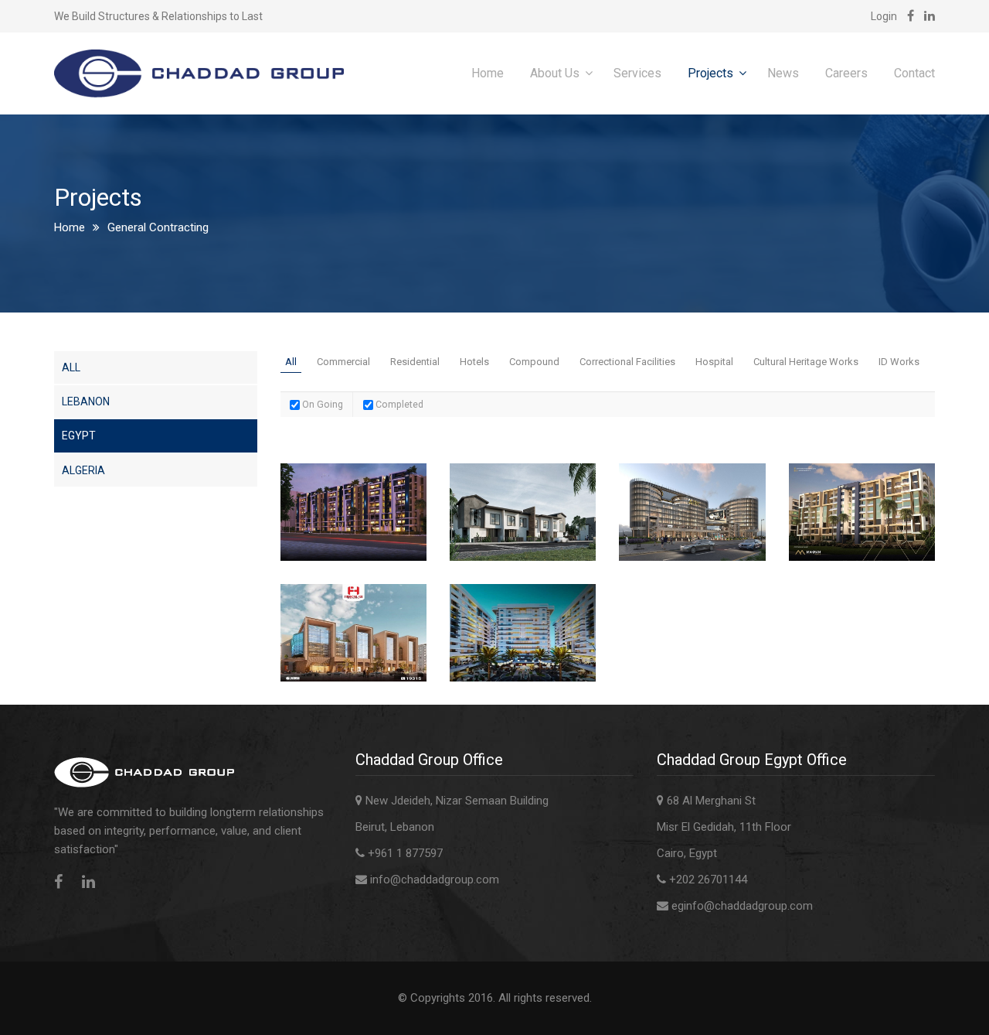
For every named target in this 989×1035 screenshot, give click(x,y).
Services (637, 73)
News (783, 73)
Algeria (83, 470)
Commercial (343, 361)
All (71, 367)
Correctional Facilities (627, 361)
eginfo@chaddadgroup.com (742, 906)
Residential (415, 361)
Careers (846, 73)
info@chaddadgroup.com (434, 879)
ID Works (899, 361)
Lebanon (86, 401)
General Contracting (158, 227)
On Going (321, 404)
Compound (534, 361)
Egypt (79, 435)
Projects (710, 73)
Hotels (474, 361)
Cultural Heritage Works (805, 361)
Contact (914, 73)
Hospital (714, 361)
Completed (398, 404)
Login (884, 16)
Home (487, 73)
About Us (554, 73)
